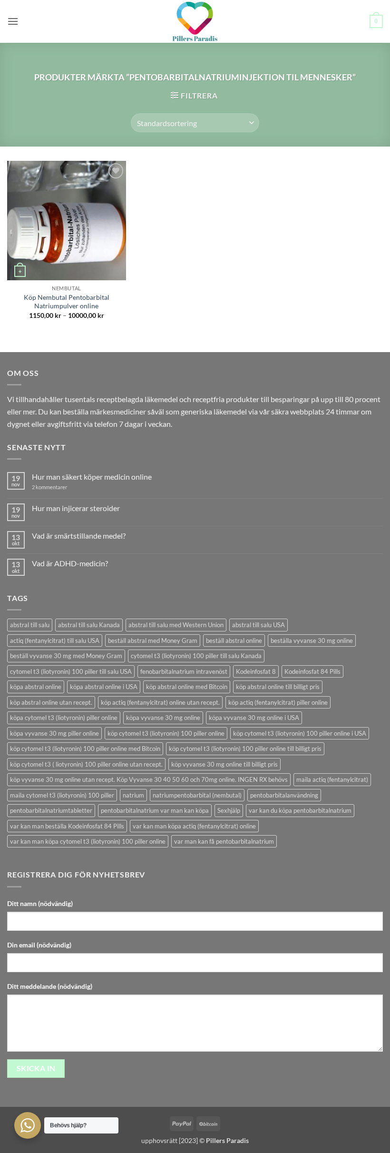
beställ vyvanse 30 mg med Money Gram (66, 656)
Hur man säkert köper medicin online (92, 476)
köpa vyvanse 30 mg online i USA (254, 717)
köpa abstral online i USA (103, 686)
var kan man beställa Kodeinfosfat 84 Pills (67, 826)
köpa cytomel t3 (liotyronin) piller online (63, 717)
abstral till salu (29, 625)
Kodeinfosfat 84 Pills (312, 671)
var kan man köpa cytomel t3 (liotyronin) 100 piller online (88, 841)
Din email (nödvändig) (39, 945)
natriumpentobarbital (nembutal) (197, 795)
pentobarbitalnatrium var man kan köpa (155, 810)
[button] (13, 21)
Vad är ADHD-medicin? (70, 563)
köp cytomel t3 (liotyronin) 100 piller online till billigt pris (245, 748)
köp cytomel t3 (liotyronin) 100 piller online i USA (299, 733)
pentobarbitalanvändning (284, 795)
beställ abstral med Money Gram (152, 640)
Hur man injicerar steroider (76, 507)
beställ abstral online (234, 640)
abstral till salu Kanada (89, 625)
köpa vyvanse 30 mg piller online (54, 733)
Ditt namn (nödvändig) (40, 903)
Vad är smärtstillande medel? (79, 535)
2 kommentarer (58, 487)
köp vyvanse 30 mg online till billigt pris (224, 764)
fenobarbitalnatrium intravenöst (183, 671)
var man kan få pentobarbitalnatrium (224, 841)
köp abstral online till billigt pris (278, 686)
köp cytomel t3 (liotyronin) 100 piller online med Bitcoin (85, 748)
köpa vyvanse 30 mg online (163, 717)
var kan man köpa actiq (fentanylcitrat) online (194, 826)
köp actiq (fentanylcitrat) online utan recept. (160, 702)
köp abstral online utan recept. (51, 702)
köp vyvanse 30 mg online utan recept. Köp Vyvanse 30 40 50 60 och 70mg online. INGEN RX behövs (149, 779)
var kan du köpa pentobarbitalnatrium (300, 810)
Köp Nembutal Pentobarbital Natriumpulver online (66, 301)
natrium (133, 795)
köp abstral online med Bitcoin (186, 686)
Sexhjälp (228, 810)
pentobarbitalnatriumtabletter (51, 810)
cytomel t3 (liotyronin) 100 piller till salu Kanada (196, 656)
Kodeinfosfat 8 (256, 671)
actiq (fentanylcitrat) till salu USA (54, 640)
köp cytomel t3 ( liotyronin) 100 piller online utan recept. (86, 764)
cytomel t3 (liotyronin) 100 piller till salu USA (71, 671)
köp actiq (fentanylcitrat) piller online (278, 702)
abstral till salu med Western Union (176, 625)
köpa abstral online (35, 686)
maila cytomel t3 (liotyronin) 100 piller (62, 795)
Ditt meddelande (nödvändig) (49, 986)
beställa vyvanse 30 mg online (312, 640)
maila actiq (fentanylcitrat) (332, 779)
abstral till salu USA (258, 625)
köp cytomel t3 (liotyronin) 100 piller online (165, 733)
